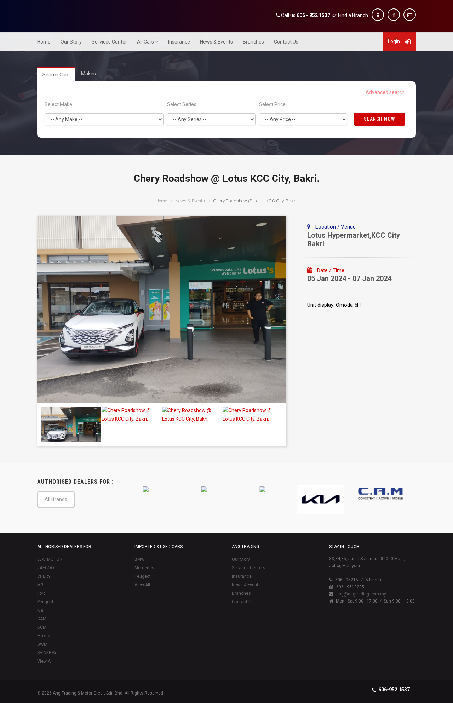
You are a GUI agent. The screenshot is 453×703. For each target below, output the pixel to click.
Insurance (179, 42)
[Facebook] (394, 14)
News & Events (216, 42)
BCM (41, 627)
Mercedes (144, 567)
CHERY (44, 576)
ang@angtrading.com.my (361, 594)
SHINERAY (47, 652)
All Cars (145, 42)
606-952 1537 (394, 689)
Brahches (241, 593)
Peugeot (45, 601)
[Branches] (378, 14)
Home (44, 42)
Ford (41, 593)
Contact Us (286, 42)
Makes (88, 73)
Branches (253, 42)
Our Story (71, 42)
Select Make (58, 104)
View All (45, 661)
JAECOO (45, 567)
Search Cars (56, 74)
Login (394, 41)
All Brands (56, 499)
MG (40, 584)
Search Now (380, 119)
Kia (40, 610)
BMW (139, 559)
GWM (42, 644)
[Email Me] (409, 14)
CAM (41, 618)
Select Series (181, 104)
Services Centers (248, 567)
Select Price (272, 104)
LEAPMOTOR (49, 559)
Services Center (109, 42)
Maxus (43, 635)
